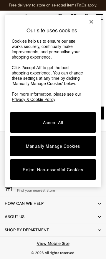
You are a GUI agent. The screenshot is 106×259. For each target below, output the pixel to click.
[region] (53, 101)
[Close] (91, 21)
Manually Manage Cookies (53, 146)
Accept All (53, 122)
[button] (53, 203)
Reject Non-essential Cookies (53, 169)
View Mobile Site (53, 243)
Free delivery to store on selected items (43, 5)
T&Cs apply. (87, 5)
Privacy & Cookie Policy (33, 99)
